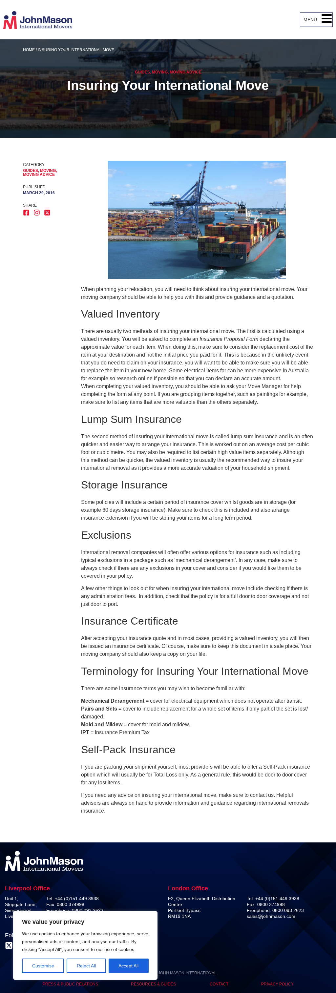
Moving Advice (185, 72)
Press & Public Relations (70, 984)
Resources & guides (154, 984)
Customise (43, 965)
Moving (160, 72)
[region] (85, 945)
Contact (219, 984)
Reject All (86, 965)
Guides (142, 72)
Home (29, 50)
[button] (326, 20)
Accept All (128, 965)
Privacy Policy (277, 984)
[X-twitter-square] (9, 945)
